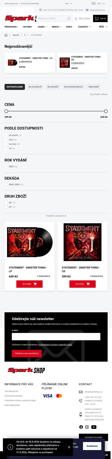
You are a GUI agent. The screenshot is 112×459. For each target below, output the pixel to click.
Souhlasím (92, 446)
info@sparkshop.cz (93, 392)
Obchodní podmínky (30, 3)
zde (76, 446)
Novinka (14, 144)
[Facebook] (81, 426)
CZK (99, 3)
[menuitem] (12, 26)
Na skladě (15, 135)
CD (12, 202)
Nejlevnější (35, 87)
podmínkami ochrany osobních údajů (55, 344)
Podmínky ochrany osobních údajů (20, 400)
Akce (12, 140)
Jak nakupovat (11, 3)
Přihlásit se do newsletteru (27, 353)
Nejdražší (53, 87)
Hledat (69, 18)
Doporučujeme (15, 87)
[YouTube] (94, 426)
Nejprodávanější (73, 87)
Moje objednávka (12, 405)
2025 (13, 166)
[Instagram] (87, 426)
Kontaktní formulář (93, 437)
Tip (11, 148)
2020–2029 (16, 184)
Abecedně (94, 87)
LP (11, 207)
